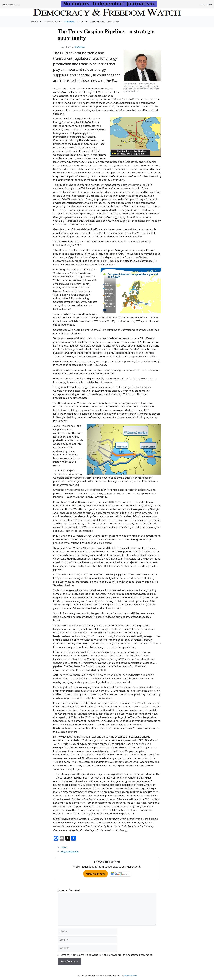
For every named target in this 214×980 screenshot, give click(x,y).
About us (113, 22)
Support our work (95, 874)
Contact (209, 4)
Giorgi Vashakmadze (69, 851)
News (34, 21)
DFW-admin (80, 47)
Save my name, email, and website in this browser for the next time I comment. (107, 955)
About (202, 4)
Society (82, 22)
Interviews (54, 22)
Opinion (70, 22)
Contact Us (97, 22)
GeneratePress (130, 975)
